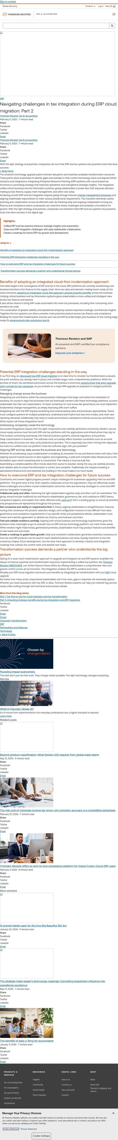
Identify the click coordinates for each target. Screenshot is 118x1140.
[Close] (113, 1113)
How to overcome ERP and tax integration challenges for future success (37, 264)
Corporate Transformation (13, 620)
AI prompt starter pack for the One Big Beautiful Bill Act (33, 925)
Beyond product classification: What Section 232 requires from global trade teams (49, 754)
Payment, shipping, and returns (100, 1089)
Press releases (39, 1095)
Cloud (3, 617)
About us (66, 1079)
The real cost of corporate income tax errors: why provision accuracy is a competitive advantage (57, 810)
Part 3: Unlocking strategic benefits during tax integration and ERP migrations (40, 600)
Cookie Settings (41, 1136)
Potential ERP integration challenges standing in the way (29, 257)
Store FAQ (94, 1085)
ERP (2, 98)
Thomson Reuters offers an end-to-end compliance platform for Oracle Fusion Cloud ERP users (58, 866)
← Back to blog (7, 634)
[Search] (112, 25)
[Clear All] (106, 25)
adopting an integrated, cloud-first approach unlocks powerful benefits (54, 293)
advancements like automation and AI (29, 320)
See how (4, 679)
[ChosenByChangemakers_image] (26, 668)
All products (9, 1103)
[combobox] (59, 26)
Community (38, 1085)
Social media (38, 1090)
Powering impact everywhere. (17, 671)
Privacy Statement (28, 1129)
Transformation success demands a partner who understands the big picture (40, 271)
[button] (16, 1073)
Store (92, 1079)
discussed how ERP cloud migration (38, 376)
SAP (107, 572)
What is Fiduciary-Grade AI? (17, 708)
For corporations (11, 1088)
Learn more (6, 716)
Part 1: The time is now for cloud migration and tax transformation (33, 596)
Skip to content (8, 1)
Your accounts (68, 1090)
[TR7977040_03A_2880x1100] (26, 705)
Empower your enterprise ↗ (70, 353)
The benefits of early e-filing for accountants (27, 1040)
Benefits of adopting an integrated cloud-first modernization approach (37, 250)
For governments (11, 1093)
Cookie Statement (11, 1129)
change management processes (94, 195)
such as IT (67, 500)
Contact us (67, 1085)
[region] (59, 1124)
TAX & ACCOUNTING (46, 14)
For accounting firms (13, 1082)
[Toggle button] (114, 14)
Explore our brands (12, 1098)
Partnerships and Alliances (14, 627)
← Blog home (6, 171)
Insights (36, 1079)
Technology (6, 631)
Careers (65, 1095)
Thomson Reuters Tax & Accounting (18, 116)
